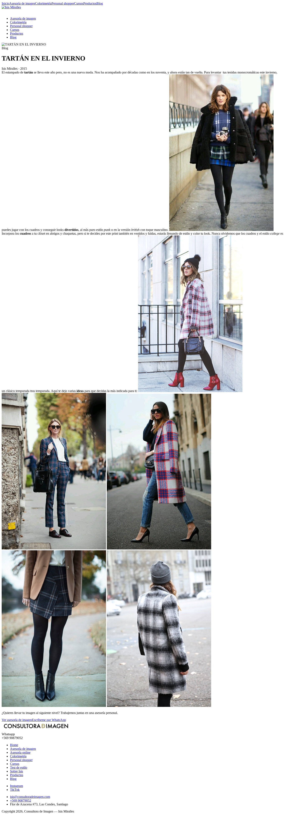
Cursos (78, 3)
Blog (99, 3)
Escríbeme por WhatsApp (49, 720)
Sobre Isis (16, 771)
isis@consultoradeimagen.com (30, 797)
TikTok (15, 789)
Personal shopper (63, 3)
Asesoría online (20, 752)
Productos (89, 3)
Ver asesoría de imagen (17, 720)
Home (14, 745)
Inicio (5, 3)
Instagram (16, 786)
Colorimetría (43, 3)
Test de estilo (18, 767)
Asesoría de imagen (22, 3)
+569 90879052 (20, 800)
